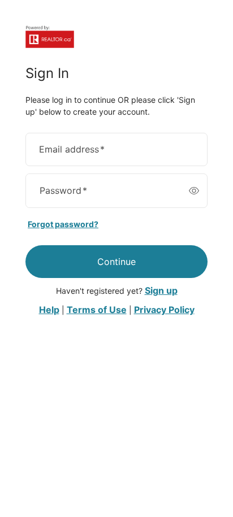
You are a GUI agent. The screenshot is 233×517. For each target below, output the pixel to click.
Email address (72, 149)
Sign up (161, 290)
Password (63, 190)
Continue (116, 261)
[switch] (194, 190)
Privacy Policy (164, 309)
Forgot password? (63, 224)
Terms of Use (97, 309)
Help (49, 309)
